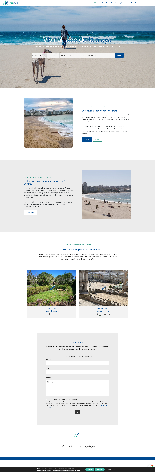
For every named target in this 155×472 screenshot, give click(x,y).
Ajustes (109, 469)
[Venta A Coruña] (103, 271)
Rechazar (99, 469)
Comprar (86, 139)
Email (48, 368)
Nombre (49, 359)
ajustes (78, 470)
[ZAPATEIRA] (51, 271)
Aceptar (90, 469)
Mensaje (49, 377)
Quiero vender (30, 212)
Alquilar (97, 139)
